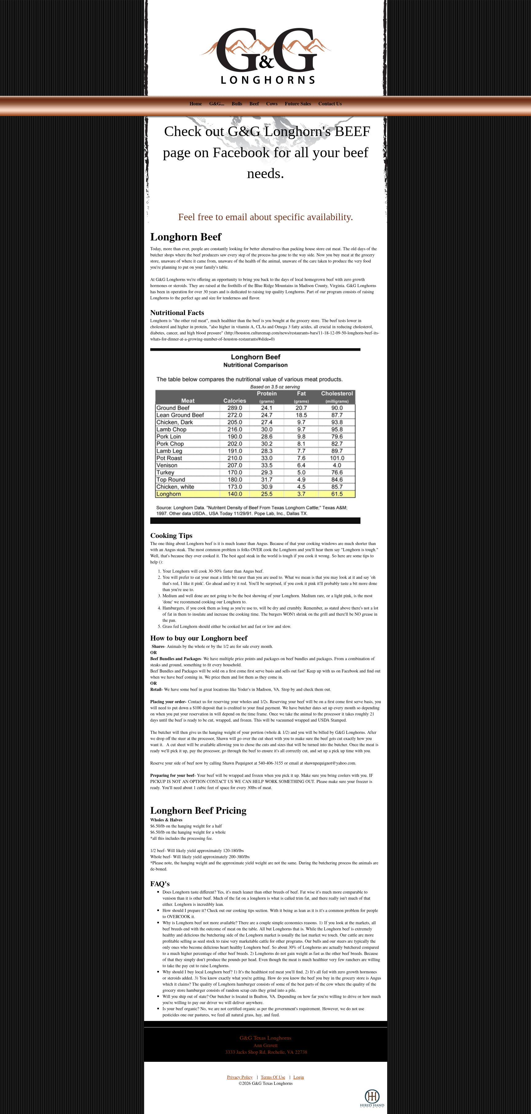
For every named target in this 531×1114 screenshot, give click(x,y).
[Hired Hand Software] (372, 1098)
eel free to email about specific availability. (268, 216)
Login (298, 1077)
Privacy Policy (240, 1077)
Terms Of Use (273, 1077)
